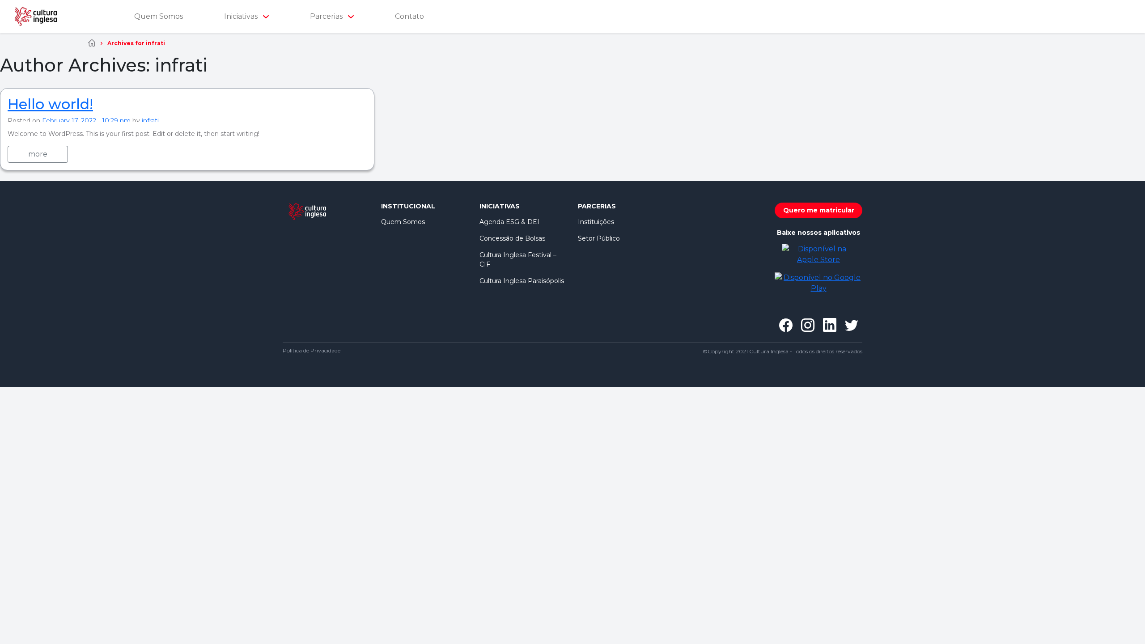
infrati (150, 121)
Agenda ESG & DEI (509, 222)
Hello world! (50, 104)
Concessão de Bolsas (512, 238)
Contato (409, 16)
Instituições (596, 222)
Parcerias (327, 16)
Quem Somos (158, 16)
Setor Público (599, 238)
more (37, 154)
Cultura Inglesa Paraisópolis (521, 281)
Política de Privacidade (311, 350)
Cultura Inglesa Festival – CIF (517, 259)
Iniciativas (241, 16)
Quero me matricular (818, 210)
